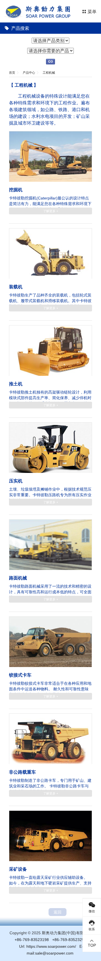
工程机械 (49, 72)
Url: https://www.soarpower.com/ (47, 946)
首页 (12, 72)
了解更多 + (50, 211)
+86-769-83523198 (32, 939)
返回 (57, 912)
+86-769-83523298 (69, 939)
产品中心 (29, 72)
